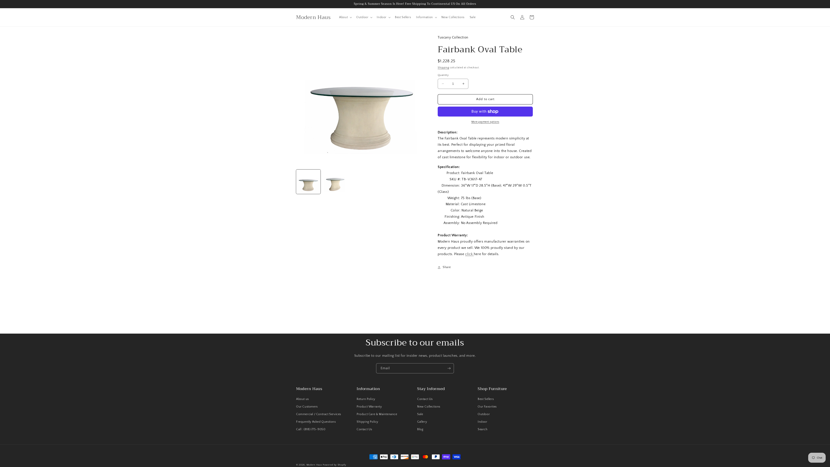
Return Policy (366, 399)
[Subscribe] (449, 368)
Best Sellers (486, 399)
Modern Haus (314, 465)
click (469, 254)
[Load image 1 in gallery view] (308, 182)
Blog (420, 429)
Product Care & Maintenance (377, 414)
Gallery (422, 422)
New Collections (428, 406)
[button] (345, 17)
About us (302, 399)
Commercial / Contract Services (318, 414)
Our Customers (307, 406)
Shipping (443, 67)
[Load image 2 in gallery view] (335, 182)
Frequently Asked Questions (316, 422)
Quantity (443, 75)
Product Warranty (369, 406)
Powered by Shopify (334, 465)
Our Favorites (487, 406)
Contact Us (364, 429)
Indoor (482, 422)
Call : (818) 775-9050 (311, 429)
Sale (420, 414)
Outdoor (484, 414)
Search (483, 429)
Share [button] (447, 267)
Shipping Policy (367, 422)
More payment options (485, 121)
